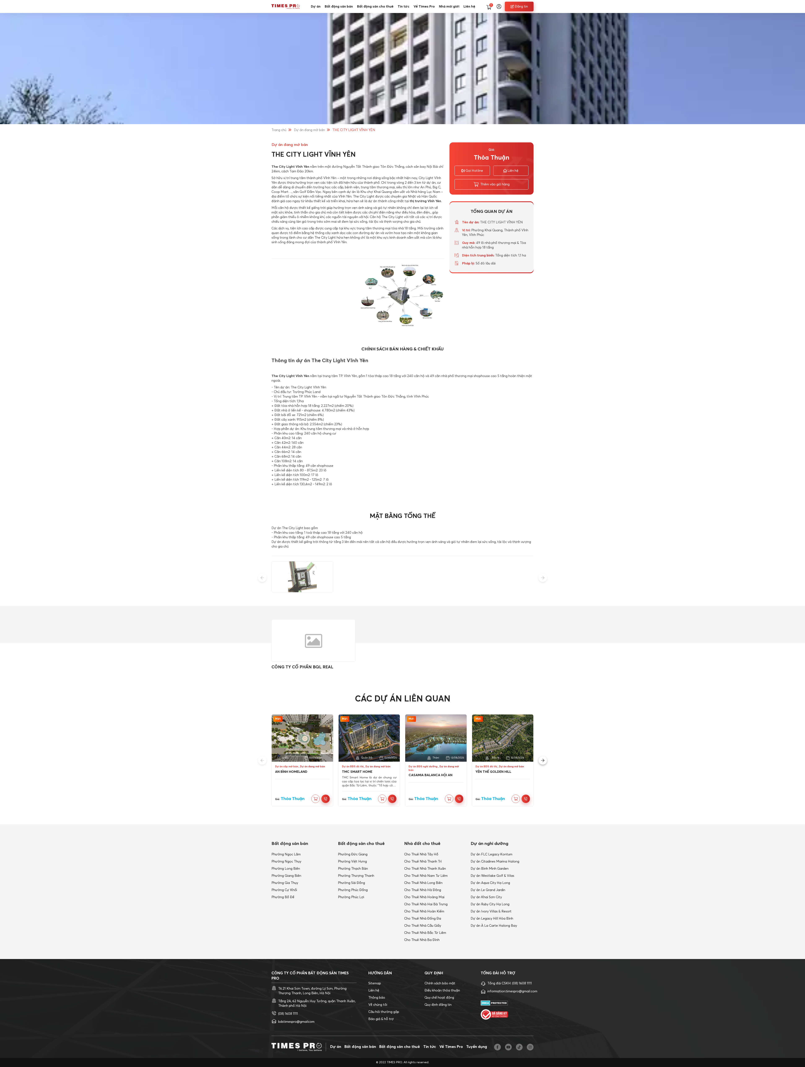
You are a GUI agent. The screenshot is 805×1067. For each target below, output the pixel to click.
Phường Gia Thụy (284, 883)
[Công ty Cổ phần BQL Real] (313, 640)
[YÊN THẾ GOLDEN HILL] (503, 738)
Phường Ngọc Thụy (286, 861)
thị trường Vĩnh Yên (425, 201)
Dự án (316, 6)
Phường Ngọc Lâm (286, 854)
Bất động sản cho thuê (375, 6)
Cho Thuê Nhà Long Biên (423, 883)
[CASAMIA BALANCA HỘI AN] (436, 738)
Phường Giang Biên (286, 875)
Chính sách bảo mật (440, 983)
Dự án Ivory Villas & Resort (491, 911)
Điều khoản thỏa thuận (442, 990)
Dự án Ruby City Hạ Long (490, 904)
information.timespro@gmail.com (512, 991)
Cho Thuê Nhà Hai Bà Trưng (426, 904)
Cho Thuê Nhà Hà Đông (422, 890)
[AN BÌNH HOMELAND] (302, 738)
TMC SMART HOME (357, 771)
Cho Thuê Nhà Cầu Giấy (422, 925)
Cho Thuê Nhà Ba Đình (422, 940)
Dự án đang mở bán (309, 130)
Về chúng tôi (377, 1004)
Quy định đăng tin (438, 1004)
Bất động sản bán (339, 6)
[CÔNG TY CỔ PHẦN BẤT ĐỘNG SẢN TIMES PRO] (285, 6)
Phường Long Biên (285, 868)
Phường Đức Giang (352, 854)
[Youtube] (508, 1047)
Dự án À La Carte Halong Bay (494, 925)
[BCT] (494, 1014)
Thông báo (376, 997)
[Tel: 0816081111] (325, 799)
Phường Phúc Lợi (351, 897)
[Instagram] (530, 1047)
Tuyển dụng (476, 1047)
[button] (262, 578)
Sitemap (374, 983)
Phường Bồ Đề (282, 897)
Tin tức (403, 6)
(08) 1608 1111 (288, 1013)
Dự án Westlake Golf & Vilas (492, 875)
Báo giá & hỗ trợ (381, 1019)
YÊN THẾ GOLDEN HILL (493, 771)
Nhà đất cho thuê (422, 844)
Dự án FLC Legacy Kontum (491, 854)
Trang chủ (278, 130)
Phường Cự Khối (284, 890)
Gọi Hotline (474, 170)
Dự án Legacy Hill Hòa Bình (492, 918)
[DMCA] (494, 1003)
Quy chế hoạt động (439, 997)
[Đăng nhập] (498, 6)
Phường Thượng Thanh (356, 875)
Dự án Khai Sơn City (486, 897)
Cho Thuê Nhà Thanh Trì (423, 861)
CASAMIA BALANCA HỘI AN (430, 775)
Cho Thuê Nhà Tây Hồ (421, 854)
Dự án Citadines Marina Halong (495, 861)
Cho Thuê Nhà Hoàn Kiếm (424, 911)
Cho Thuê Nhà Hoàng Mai (424, 897)
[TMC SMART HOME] (369, 738)
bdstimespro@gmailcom (296, 1021)
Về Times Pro (424, 6)
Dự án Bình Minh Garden (490, 868)
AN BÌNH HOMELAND (291, 771)
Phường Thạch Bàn (353, 868)
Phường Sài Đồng (351, 883)
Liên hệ (469, 6)
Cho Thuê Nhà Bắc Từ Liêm (425, 932)
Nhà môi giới (449, 6)
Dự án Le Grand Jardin (488, 890)
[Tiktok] (519, 1047)
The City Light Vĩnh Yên (290, 166)
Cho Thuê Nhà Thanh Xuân (425, 868)
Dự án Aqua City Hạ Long (490, 883)
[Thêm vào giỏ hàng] (315, 799)
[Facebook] (497, 1047)
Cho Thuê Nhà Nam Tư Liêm (426, 875)
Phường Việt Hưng (352, 861)
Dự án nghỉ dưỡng (489, 844)
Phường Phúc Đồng (353, 890)
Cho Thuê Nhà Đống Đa (422, 918)
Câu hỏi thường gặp (383, 1012)
